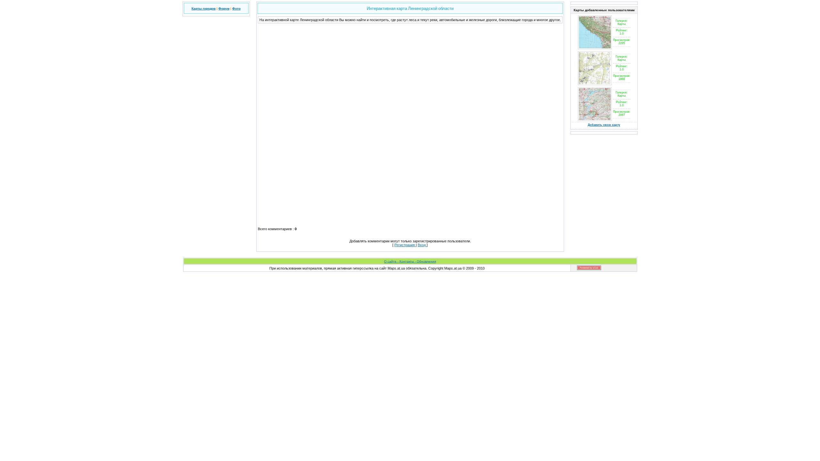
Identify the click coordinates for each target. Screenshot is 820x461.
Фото (236, 8)
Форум (223, 8)
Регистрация (405, 245)
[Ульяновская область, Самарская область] (595, 120)
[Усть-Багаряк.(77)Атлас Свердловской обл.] (595, 84)
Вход (422, 245)
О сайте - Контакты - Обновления (410, 261)
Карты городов (204, 8)
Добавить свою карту (604, 124)
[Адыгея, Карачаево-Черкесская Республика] (595, 48)
